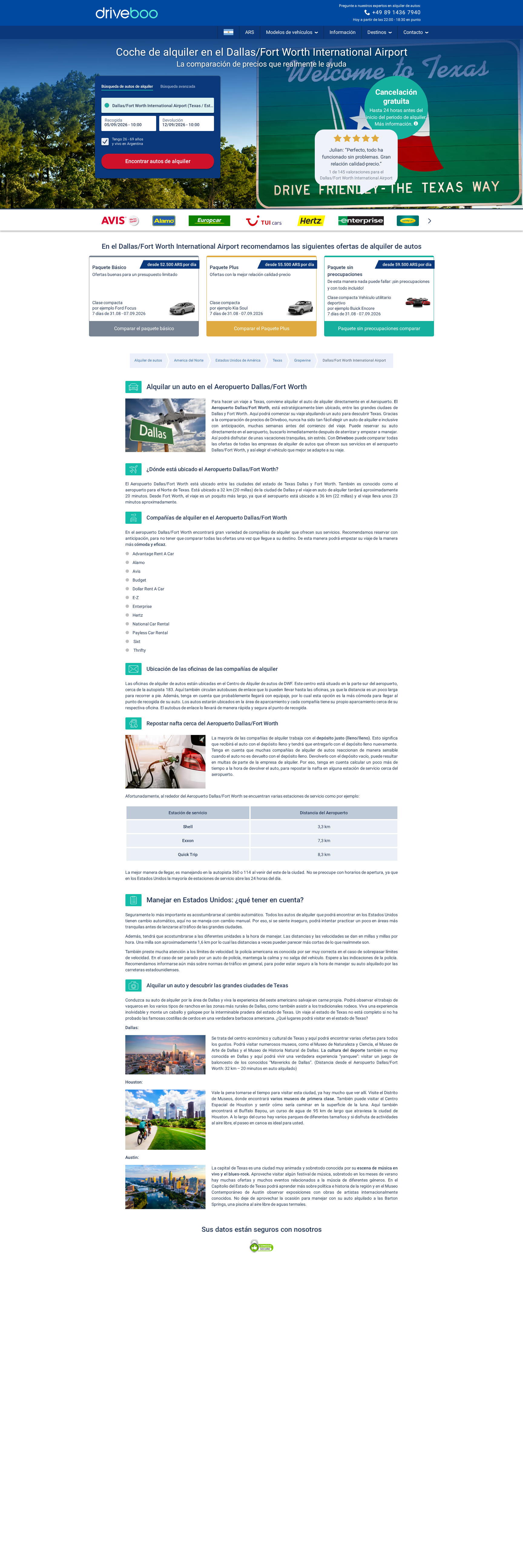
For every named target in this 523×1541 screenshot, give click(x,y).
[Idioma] (228, 32)
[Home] (127, 13)
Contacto (413, 32)
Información (343, 32)
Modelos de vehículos (289, 32)
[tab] (127, 84)
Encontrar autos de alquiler (157, 161)
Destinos (376, 32)
